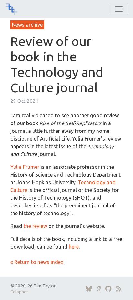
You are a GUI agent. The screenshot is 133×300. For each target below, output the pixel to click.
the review (35, 226)
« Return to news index (36, 262)
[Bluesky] (89, 289)
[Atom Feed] (119, 289)
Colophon (19, 291)
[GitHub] (108, 289)
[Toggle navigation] (119, 9)
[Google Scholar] (98, 289)
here (74, 247)
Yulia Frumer (24, 167)
